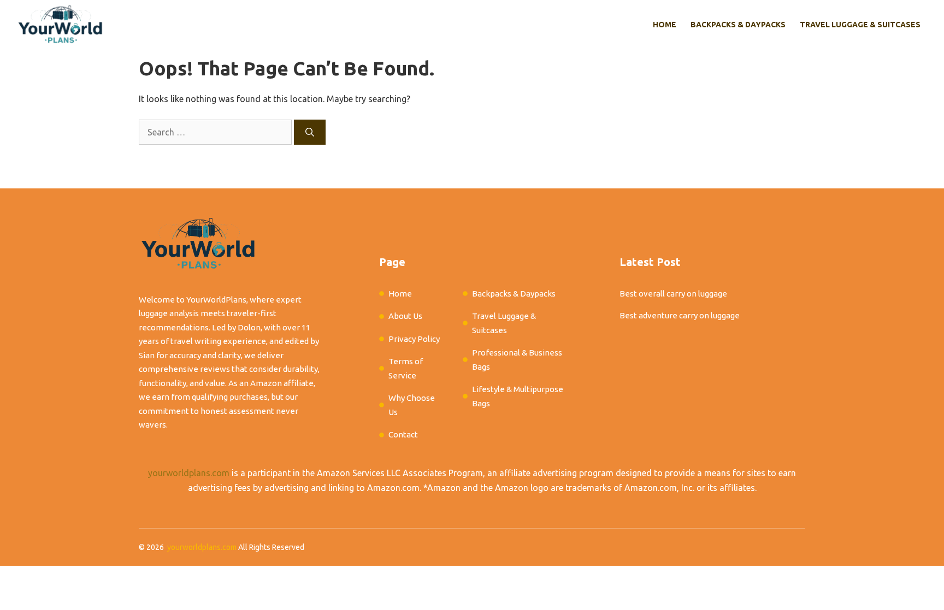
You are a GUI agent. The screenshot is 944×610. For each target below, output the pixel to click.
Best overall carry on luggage (673, 293)
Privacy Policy (414, 339)
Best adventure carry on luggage (680, 315)
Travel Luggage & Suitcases (860, 24)
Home (664, 24)
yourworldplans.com (188, 473)
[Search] (310, 132)
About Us (405, 316)
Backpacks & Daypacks (738, 24)
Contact (403, 434)
